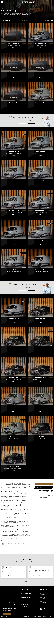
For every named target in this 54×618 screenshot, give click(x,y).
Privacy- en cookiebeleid (37, 616)
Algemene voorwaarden (27, 616)
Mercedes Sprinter (43, 601)
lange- (12, 514)
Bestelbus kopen (8, 8)
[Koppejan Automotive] (27, 2)
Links (53, 616)
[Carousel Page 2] (26, 581)
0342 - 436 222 (26, 609)
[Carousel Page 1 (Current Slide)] (25, 581)
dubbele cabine (23, 508)
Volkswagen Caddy (4, 499)
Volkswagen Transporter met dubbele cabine (9, 508)
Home (2, 8)
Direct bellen (32, 123)
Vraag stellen (22, 123)
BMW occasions (43, 602)
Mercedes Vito (3, 538)
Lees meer (10, 610)
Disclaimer (49, 616)
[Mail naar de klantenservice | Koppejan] (52, 2)
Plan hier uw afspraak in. (26, 598)
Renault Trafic (10, 538)
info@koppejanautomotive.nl (30, 612)
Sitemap (44, 616)
